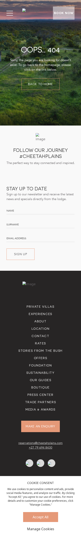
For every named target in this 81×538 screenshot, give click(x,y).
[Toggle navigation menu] (9, 13)
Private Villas (40, 306)
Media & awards (40, 409)
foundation (40, 365)
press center (40, 394)
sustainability (40, 372)
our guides (40, 380)
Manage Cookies (40, 529)
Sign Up (20, 254)
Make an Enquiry (40, 426)
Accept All (40, 517)
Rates (40, 343)
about (40, 321)
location (41, 328)
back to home (40, 84)
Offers (40, 358)
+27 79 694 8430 (40, 447)
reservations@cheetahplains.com (40, 443)
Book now (63, 13)
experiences (40, 314)
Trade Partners (40, 402)
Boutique (40, 387)
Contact (40, 336)
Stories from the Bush (40, 350)
